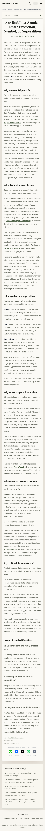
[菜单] (41, 3)
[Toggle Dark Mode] (30, 3)
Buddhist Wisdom (10, 3)
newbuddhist (23, 818)
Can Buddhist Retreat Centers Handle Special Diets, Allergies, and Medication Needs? (21, 781)
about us (5, 825)
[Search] (35, 3)
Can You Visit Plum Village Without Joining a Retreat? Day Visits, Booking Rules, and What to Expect (21, 801)
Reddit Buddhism (10, 818)
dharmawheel (37, 818)
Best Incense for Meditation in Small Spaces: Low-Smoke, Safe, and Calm (20, 794)
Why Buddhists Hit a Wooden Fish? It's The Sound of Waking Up (20, 774)
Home (4, 10)
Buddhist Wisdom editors (16, 738)
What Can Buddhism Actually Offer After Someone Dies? (19, 787)
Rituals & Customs (15, 10)
